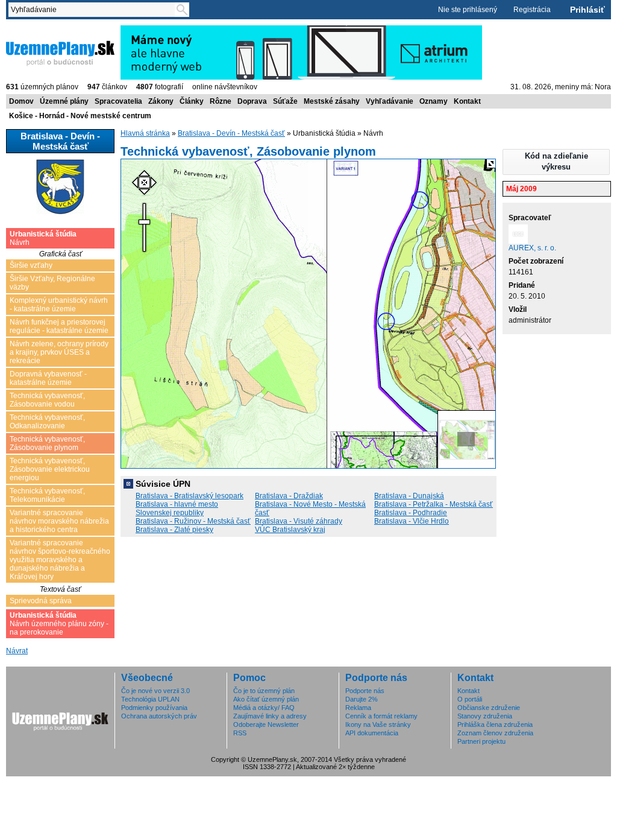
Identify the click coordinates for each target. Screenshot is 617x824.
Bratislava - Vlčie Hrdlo (411, 521)
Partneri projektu (481, 741)
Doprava (252, 101)
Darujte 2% (361, 699)
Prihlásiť (587, 9)
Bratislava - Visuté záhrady (298, 521)
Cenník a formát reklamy (381, 716)
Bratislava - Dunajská (409, 496)
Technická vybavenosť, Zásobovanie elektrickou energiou (50, 469)
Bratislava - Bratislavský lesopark (189, 496)
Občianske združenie (488, 707)
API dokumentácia (371, 733)
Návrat (17, 651)
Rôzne (220, 101)
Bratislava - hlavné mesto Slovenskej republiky (177, 508)
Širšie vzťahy (31, 265)
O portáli (469, 699)
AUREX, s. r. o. (532, 248)
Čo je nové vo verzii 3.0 (155, 690)
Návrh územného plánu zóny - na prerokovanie (59, 623)
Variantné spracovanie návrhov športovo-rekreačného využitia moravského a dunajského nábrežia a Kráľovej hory (60, 560)
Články (192, 101)
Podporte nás (364, 690)
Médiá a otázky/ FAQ (264, 707)
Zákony (161, 101)
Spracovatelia (118, 101)
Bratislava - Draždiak (289, 496)
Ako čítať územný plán (266, 699)
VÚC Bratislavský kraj (290, 529)
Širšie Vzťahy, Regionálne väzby (52, 282)
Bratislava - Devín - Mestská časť (231, 133)
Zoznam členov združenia (495, 733)
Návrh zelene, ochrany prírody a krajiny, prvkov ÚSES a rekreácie (59, 352)
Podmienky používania (154, 707)
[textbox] (94, 9)
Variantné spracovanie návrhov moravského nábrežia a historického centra (59, 521)
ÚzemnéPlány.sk (34, 29)
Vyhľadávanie (389, 101)
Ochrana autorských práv (159, 716)
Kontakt (467, 101)
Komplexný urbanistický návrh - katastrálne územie (59, 304)
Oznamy (433, 101)
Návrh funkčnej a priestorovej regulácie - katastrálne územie (59, 326)
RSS (239, 733)
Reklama (358, 707)
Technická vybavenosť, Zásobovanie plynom (47, 443)
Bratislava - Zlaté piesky (174, 529)
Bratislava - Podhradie (410, 513)
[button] (556, 162)
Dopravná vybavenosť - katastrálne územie (48, 378)
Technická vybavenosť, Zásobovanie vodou (47, 399)
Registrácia (532, 9)
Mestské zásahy (332, 101)
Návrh (43, 238)
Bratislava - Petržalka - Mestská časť (433, 504)
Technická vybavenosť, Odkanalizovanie (47, 421)
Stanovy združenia (484, 716)
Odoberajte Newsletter (266, 724)
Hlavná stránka (145, 133)
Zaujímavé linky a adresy (270, 716)
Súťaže (285, 101)
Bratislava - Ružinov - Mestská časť (193, 521)
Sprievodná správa (41, 601)
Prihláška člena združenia (495, 724)
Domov (21, 101)
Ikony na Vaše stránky (378, 724)
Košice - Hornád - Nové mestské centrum (80, 116)
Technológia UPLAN (150, 699)
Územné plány (64, 101)
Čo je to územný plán (264, 690)
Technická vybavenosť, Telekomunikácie (47, 495)
